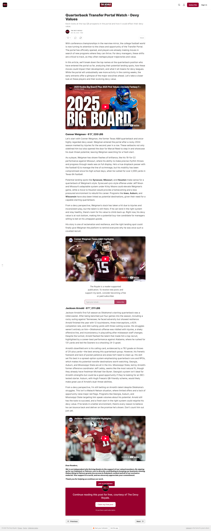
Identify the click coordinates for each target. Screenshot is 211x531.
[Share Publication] (184, 5)
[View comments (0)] (75, 38)
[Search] (179, 5)
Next (139, 521)
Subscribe (193, 5)
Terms (25, 528)
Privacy (20, 528)
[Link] (62, 134)
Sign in (204, 5)
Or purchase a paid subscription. (105, 510)
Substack (188, 528)
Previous (73, 521)
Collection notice (33, 528)
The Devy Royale (76, 30)
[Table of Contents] (2, 265)
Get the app (114, 528)
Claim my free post (105, 504)
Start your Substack (101, 528)
